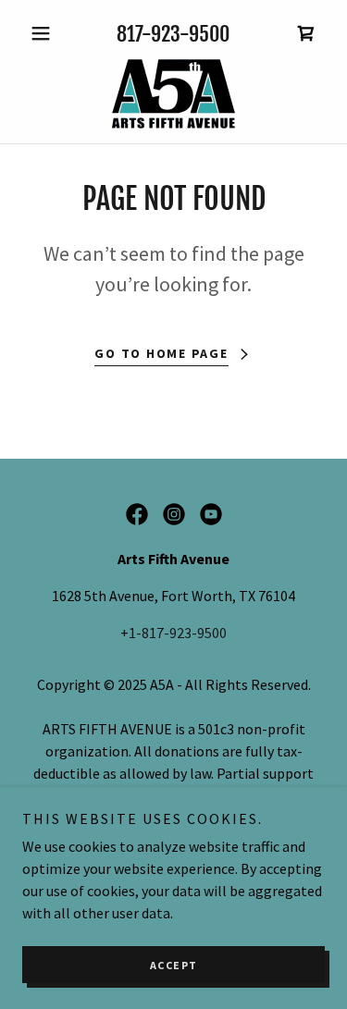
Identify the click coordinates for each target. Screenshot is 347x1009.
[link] (173, 94)
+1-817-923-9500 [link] (173, 632)
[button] (45, 33)
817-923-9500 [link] (173, 33)
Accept (174, 965)
